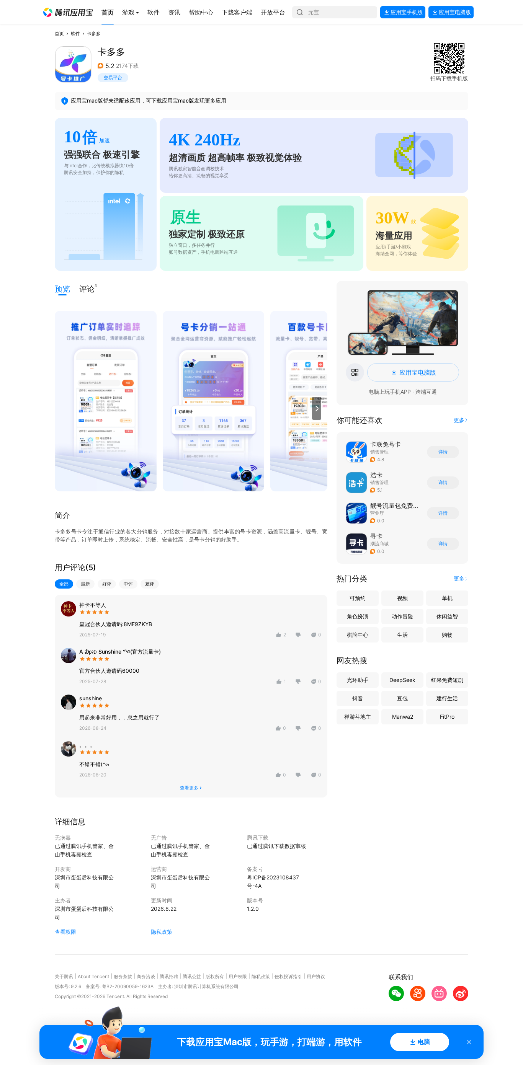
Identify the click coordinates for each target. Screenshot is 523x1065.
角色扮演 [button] (357, 616)
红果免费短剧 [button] (447, 680)
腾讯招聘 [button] (169, 976)
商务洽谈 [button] (146, 976)
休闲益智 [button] (447, 616)
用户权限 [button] (238, 976)
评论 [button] (87, 288)
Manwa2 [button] (402, 716)
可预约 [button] (358, 598)
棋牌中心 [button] (357, 634)
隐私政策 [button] (161, 931)
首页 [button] (59, 33)
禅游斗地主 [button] (357, 716)
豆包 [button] (402, 698)
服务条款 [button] (123, 976)
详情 (443, 452)
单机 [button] (447, 598)
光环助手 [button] (357, 680)
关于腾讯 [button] (64, 976)
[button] (68, 12)
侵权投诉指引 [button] (288, 976)
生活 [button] (402, 634)
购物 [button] (447, 634)
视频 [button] (402, 598)
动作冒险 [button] (402, 616)
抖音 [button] (357, 698)
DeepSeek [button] (402, 680)
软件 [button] (75, 33)
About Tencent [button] (93, 976)
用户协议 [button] (316, 976)
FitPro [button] (447, 716)
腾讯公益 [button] (192, 976)
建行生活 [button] (447, 698)
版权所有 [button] (215, 976)
